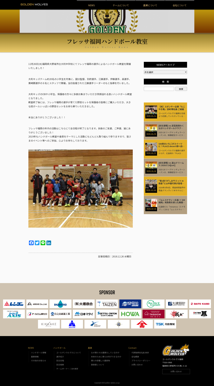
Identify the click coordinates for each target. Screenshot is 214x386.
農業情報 (35, 356)
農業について (150, 5)
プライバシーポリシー (140, 360)
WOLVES (34, 4)
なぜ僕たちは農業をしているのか (105, 352)
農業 (90, 347)
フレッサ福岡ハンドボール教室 (107, 41)
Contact (132, 347)
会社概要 (135, 356)
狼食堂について (97, 364)
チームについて (121, 5)
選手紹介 (60, 356)
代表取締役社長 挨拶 (140, 352)
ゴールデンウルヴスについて (68, 352)
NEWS (91, 5)
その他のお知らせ (38, 360)
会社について (180, 5)
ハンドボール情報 (38, 352)
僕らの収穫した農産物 (100, 360)
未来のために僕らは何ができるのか (106, 356)
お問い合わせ (137, 364)
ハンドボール (59, 347)
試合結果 (60, 364)
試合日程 (60, 360)
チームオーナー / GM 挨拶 (67, 368)
